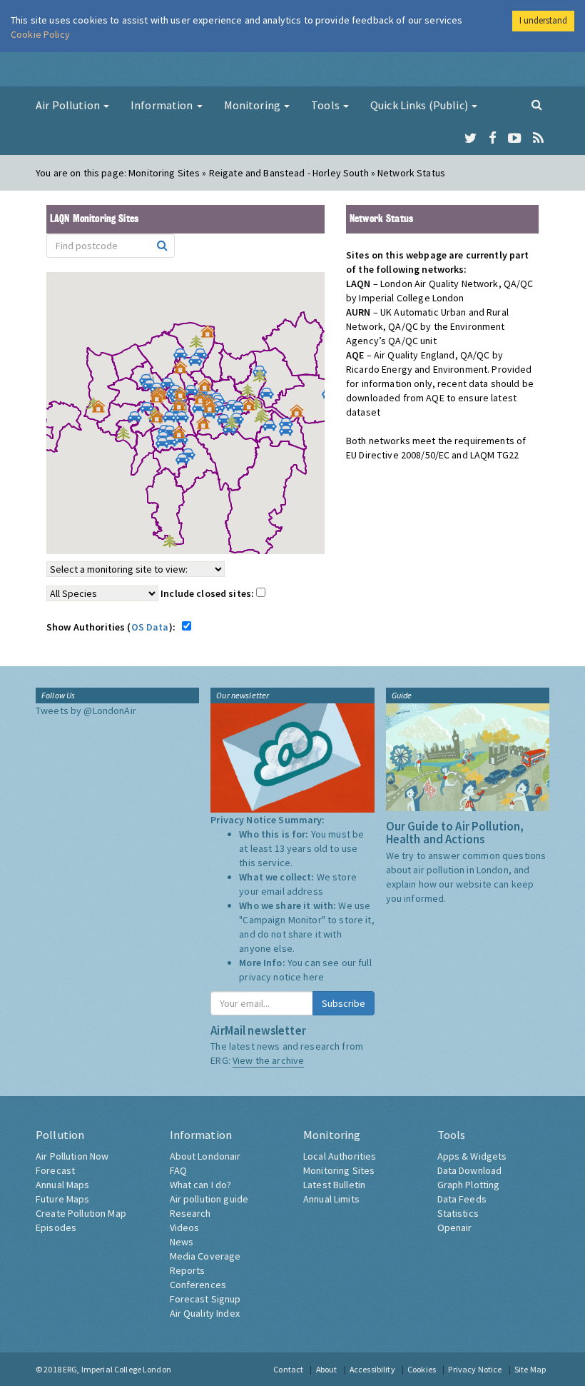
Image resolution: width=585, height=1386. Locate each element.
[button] (211, 334)
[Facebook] (492, 138)
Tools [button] (326, 105)
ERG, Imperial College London (117, 1369)
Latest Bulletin (334, 1184)
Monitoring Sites (339, 1170)
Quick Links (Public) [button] (420, 105)
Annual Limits (331, 1198)
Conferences (198, 1284)
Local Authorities (339, 1156)
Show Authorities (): (113, 627)
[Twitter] (470, 138)
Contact (288, 1369)
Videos (185, 1227)
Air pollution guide (209, 1198)
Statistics (458, 1213)
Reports (187, 1270)
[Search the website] (536, 104)
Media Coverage (205, 1256)
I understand (543, 20)
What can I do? (201, 1184)
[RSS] (538, 138)
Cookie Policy (40, 34)
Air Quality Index (205, 1313)
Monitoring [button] (253, 105)
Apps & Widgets (472, 1156)
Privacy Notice (475, 1369)
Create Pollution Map (81, 1213)
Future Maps (63, 1198)
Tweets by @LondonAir (86, 710)
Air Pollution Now (72, 1156)
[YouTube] (514, 138)
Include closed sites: (208, 593)
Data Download (469, 1170)
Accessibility (372, 1369)
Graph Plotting (468, 1184)
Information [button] (163, 105)
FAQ (178, 1170)
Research (190, 1213)
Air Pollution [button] (69, 105)
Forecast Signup (205, 1298)
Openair (454, 1227)
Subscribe (343, 1003)
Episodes (56, 1227)
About (326, 1369)
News (182, 1241)
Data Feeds (462, 1198)
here (313, 976)
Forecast (55, 1170)
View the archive (268, 1060)
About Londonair (205, 1156)
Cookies (421, 1369)
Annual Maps (63, 1184)
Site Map (530, 1369)
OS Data (150, 627)
